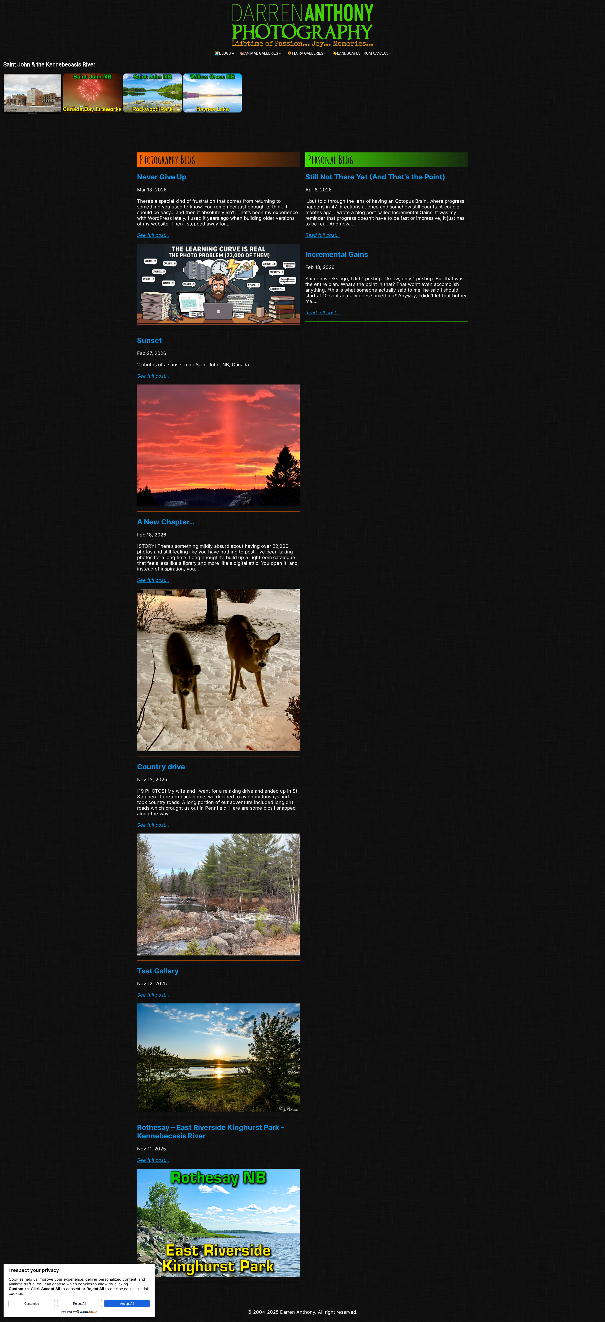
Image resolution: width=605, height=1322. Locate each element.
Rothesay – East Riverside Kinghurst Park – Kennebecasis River (210, 1131)
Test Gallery (158, 971)
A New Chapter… (166, 522)
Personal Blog (330, 159)
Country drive (161, 766)
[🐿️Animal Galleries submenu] (280, 53)
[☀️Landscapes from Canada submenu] (390, 53)
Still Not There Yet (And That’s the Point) (375, 177)
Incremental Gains (336, 254)
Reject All (79, 1303)
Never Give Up (161, 177)
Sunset (149, 340)
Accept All (127, 1303)
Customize (31, 1303)
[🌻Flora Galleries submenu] (325, 53)
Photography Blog (167, 159)
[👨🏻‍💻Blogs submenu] (233, 53)
